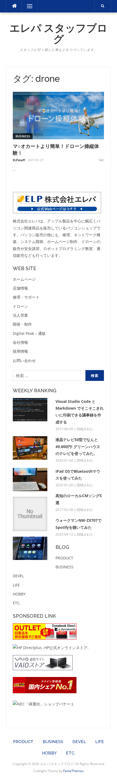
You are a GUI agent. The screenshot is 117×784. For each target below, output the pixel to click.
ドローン (20, 306)
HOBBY (19, 594)
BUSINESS (23, 136)
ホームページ (24, 279)
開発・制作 (22, 324)
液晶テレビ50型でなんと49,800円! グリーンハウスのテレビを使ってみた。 (78, 446)
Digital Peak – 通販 (29, 333)
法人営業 (20, 315)
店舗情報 (20, 288)
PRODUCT (64, 558)
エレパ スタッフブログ (58, 33)
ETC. (17, 602)
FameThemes (73, 771)
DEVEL (18, 575)
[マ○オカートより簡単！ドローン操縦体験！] (58, 115)
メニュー (29, 6)
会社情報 (20, 342)
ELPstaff (19, 160)
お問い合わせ (24, 360)
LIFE (16, 585)
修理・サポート (26, 297)
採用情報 (20, 351)
